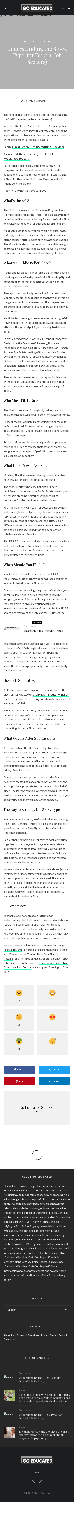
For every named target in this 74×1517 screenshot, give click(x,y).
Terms (62, 1335)
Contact (21, 1335)
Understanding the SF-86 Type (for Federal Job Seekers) (40, 1416)
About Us (9, 1335)
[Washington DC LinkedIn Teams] (12, 628)
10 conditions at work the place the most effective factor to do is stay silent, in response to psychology (44, 1435)
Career (22, 1390)
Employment (30, 41)
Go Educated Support (32, 100)
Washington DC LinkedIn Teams (43, 630)
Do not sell (10, 1339)
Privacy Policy (48, 1335)
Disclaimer (33, 1335)
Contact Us (33, 954)
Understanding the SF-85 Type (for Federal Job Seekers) (40, 1379)
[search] (66, 1310)
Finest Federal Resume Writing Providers (38, 146)
